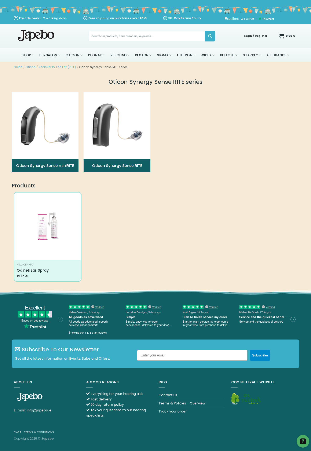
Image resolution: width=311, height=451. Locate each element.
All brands (276, 55)
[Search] (210, 36)
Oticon (73, 55)
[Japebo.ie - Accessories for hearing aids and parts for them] (37, 36)
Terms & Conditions (39, 432)
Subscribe (260, 355)
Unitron (184, 55)
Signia (163, 55)
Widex (206, 55)
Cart (17, 432)
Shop (26, 55)
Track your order (173, 411)
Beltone (227, 55)
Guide (18, 67)
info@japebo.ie (39, 410)
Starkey (250, 55)
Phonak (95, 55)
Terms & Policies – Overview (182, 403)
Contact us (168, 395)
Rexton (142, 55)
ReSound (118, 55)
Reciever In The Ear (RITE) (57, 67)
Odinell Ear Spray (33, 270)
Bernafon (48, 55)
